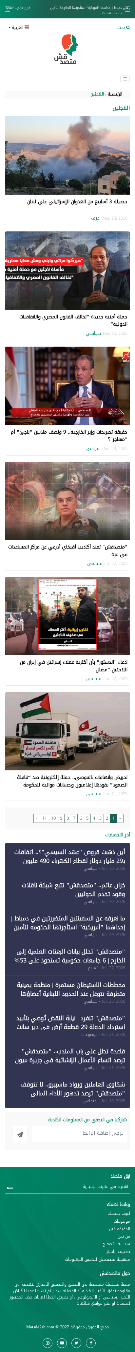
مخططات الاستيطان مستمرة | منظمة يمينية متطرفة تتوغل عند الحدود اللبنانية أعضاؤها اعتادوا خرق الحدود (71, 993)
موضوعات (122, 1221)
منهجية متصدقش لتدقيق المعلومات (97, 1259)
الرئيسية (115, 94)
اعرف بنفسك (118, 1214)
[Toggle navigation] (125, 78)
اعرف (96, 218)
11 (44, 818)
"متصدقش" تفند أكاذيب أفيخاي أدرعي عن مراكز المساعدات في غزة (67, 550)
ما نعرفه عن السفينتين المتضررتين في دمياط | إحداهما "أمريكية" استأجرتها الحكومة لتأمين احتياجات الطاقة (67, 11)
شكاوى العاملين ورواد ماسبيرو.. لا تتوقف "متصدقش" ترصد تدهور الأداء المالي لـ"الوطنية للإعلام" (73, 1093)
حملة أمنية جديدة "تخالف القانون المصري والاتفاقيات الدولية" (73, 320)
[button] (35, 27)
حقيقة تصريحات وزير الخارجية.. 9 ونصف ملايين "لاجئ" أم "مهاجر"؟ (69, 435)
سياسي (93, 333)
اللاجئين (97, 94)
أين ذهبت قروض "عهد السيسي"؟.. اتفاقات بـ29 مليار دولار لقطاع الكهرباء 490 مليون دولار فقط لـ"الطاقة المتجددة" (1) (69, 861)
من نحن (124, 1237)
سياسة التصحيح (116, 1244)
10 (53, 818)
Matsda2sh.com (40, 1327)
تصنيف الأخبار (118, 1252)
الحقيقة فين (119, 1229)
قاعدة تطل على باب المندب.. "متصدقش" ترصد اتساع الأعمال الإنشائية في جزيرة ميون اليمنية (70, 1060)
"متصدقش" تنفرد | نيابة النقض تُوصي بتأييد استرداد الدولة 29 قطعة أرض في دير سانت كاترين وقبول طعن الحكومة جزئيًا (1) (70, 1027)
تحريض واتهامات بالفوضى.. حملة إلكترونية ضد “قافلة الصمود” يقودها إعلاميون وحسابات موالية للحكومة (72, 781)
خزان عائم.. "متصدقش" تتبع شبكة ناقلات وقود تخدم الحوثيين (73, 890)
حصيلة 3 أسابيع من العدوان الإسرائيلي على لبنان (77, 201)
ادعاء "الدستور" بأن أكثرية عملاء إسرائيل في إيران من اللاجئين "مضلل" (73, 665)
